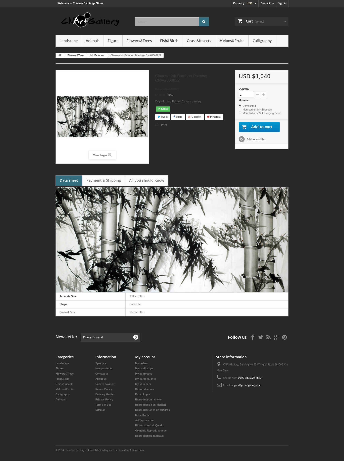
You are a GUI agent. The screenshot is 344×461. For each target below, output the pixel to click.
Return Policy (103, 389)
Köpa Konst (142, 415)
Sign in (282, 3)
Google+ (196, 116)
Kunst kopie (142, 394)
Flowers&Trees (139, 40)
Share (178, 116)
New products (103, 368)
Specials (100, 363)
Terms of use (103, 404)
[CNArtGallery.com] (92, 20)
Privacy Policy (104, 399)
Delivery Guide (104, 394)
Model (159, 89)
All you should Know (146, 180)
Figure (113, 40)
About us (101, 378)
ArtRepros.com (144, 420)
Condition (161, 94)
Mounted (244, 100)
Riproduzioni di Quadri (149, 425)
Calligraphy (262, 40)
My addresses (143, 373)
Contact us (267, 3)
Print (164, 124)
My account (145, 356)
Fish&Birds (169, 40)
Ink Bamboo (97, 55)
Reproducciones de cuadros (152, 409)
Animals (93, 40)
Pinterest (215, 116)
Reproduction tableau (148, 399)
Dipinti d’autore (144, 389)
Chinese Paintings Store (79, 450)
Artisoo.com (137, 450)
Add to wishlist (255, 139)
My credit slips (144, 368)
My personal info (145, 378)
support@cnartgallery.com (246, 385)
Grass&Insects (199, 40)
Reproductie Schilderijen (150, 404)
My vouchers (143, 384)
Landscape (69, 40)
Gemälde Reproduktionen (151, 430)
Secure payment (105, 384)
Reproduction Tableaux (149, 435)
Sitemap (100, 409)
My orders (141, 363)
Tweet (164, 116)
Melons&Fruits (231, 40)
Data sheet (69, 180)
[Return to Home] (60, 55)
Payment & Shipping (103, 180)
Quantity (244, 88)
